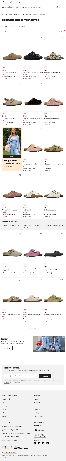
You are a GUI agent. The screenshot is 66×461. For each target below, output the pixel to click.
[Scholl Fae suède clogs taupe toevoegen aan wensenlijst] (20, 37)
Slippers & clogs (9, 26)
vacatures (37, 402)
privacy (38, 455)
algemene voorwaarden (9, 455)
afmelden (6, 382)
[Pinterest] (47, 443)
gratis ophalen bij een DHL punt (12, 430)
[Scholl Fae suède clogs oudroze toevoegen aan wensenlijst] (20, 175)
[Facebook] (39, 443)
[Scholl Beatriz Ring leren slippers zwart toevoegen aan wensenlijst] (40, 37)
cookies (44, 455)
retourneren (5, 413)
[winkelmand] (63, 7)
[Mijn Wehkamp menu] (57, 7)
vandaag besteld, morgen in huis (12, 426)
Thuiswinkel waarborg (10, 452)
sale (30, 14)
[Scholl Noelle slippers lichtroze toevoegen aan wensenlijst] (61, 83)
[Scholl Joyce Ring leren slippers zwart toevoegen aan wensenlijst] (61, 234)
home (25, 14)
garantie (4, 416)
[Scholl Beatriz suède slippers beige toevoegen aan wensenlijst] (40, 280)
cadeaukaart (38, 406)
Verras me (45, 376)
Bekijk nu (7, 348)
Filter (61, 31)
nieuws (36, 399)
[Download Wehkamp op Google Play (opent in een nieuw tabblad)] (40, 437)
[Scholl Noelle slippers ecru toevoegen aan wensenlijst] (61, 175)
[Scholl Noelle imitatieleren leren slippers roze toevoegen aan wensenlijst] (40, 234)
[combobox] (38, 7)
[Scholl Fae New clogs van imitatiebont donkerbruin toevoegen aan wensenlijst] (40, 83)
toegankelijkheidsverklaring (26, 455)
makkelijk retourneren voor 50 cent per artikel (16, 433)
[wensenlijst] (60, 7)
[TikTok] (43, 443)
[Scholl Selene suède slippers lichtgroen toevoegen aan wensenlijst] (61, 129)
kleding (36, 413)
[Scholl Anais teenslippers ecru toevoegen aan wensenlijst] (40, 175)
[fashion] (49, 344)
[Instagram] (35, 443)
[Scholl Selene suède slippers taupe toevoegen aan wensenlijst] (20, 280)
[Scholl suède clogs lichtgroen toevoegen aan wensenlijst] (20, 234)
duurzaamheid (38, 416)
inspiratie (37, 409)
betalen (4, 409)
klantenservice (6, 399)
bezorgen (5, 406)
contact (4, 402)
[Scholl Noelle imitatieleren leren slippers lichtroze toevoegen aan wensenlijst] (40, 129)
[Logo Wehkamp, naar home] (11, 7)
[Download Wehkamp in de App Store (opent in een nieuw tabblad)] (40, 431)
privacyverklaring (41, 381)
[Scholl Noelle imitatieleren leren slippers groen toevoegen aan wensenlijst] (61, 280)
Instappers (21, 26)
